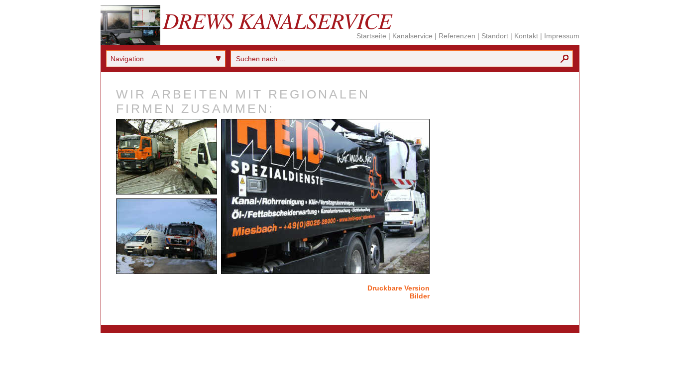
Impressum (561, 36)
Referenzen (457, 36)
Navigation (127, 59)
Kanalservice (412, 36)
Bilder (420, 296)
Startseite (371, 36)
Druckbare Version (398, 288)
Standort (494, 36)
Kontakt (526, 36)
